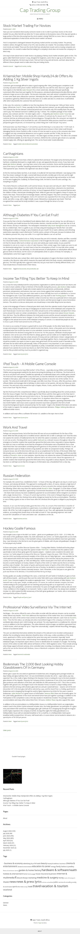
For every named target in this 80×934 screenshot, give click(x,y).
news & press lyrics (23, 354)
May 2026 (6, 838)
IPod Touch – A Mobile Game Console (29, 364)
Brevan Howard (68, 313)
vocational (7, 890)
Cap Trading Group (40, 9)
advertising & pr (28, 863)
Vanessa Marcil (49, 693)
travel (37, 886)
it (16, 877)
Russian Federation (16, 475)
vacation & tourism (54, 886)
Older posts (7, 730)
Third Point (45, 550)
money (61, 878)
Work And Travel (15, 427)
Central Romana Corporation (28, 241)
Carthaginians (13, 153)
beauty (44, 863)
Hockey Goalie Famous (19, 528)
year (19, 205)
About (5, 818)
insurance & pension (48, 874)
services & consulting (65, 882)
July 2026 (6, 833)
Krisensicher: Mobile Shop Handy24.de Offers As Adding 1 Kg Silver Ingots (38, 77)
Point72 (18, 107)
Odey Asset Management (56, 226)
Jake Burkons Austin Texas (59, 114)
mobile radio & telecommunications (28, 144)
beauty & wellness (53, 863)
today (25, 886)
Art (35, 863)
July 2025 (6, 850)
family (58, 866)
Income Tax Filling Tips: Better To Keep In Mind (36, 278)
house (38, 874)
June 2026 (6, 836)
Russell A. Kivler (16, 455)
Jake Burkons (12, 164)
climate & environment (25, 866)
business (63, 863)
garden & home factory (30, 870)
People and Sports (23, 597)
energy (53, 866)
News (10, 144)
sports (14, 886)
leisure (19, 878)
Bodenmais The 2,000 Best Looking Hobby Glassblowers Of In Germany (33, 665)
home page (31, 874)
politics (56, 882)
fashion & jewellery (67, 866)
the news (21, 887)
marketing (32, 878)
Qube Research (27, 90)
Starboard (41, 440)
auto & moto (21, 466)
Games (16, 870)
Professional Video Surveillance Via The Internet (37, 607)
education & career (41, 866)
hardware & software (55, 870)
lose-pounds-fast (31, 269)
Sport (29, 597)
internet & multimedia (24, 654)
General (11, 66)
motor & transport (69, 878)
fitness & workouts (8, 870)
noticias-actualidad (47, 882)
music (6, 881)
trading (29, 66)
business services (22, 518)
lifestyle (25, 878)
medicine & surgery (47, 877)
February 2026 (8, 845)
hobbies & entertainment (13, 874)
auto (39, 863)
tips (38, 269)
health (73, 870)
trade (30, 886)
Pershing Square (61, 296)
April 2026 (6, 841)
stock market (22, 66)
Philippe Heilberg (60, 407)
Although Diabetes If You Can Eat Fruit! (31, 215)
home (25, 874)
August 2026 (7, 831)
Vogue (40, 923)
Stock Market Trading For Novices (27, 25)
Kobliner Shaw (50, 700)
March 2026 (7, 843)
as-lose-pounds (22, 269)
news (12, 882)
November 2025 (8, 848)
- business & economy (13, 863)
